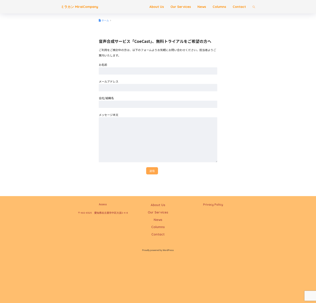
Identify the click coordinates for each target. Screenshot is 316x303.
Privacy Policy (213, 204)
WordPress (168, 250)
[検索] (252, 7)
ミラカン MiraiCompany (79, 7)
